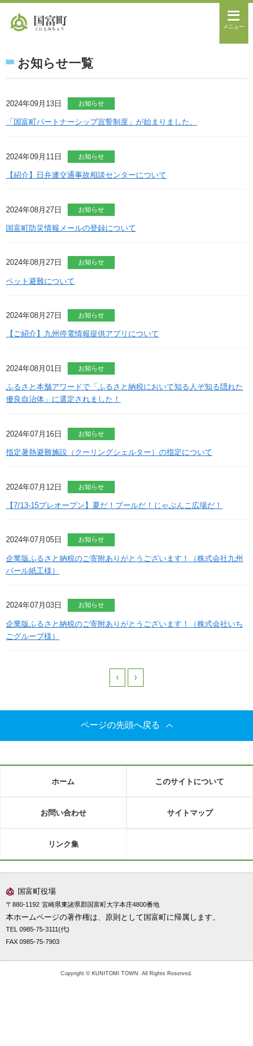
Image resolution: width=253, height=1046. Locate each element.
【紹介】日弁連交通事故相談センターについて (86, 174)
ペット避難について (40, 281)
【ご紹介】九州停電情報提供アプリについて (82, 333)
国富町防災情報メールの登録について (71, 228)
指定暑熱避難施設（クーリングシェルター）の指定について (109, 452)
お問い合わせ (63, 812)
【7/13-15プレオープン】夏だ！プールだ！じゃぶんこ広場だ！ (114, 505)
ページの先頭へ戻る (120, 725)
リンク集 (63, 844)
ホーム (63, 781)
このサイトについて (189, 781)
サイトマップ (190, 812)
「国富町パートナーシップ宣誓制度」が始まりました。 (101, 121)
